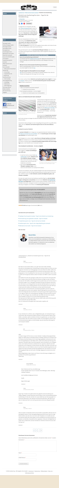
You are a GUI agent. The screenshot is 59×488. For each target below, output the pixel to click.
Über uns (50, 471)
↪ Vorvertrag (6, 72)
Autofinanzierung (6, 77)
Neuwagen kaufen (7, 43)
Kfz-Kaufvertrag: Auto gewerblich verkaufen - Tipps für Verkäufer (33, 218)
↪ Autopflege (6, 82)
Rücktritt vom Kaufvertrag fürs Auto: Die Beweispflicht (33, 93)
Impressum (31, 471)
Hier (21, 72)
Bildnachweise (44, 471)
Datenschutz (37, 471)
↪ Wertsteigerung (7, 85)
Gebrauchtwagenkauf (25, 28)
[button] (19, 24)
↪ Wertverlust (7, 84)
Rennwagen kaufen (7, 46)
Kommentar (22, 439)
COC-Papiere (5, 58)
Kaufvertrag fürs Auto (34, 58)
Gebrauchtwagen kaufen (8, 45)
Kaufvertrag (5, 70)
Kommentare (29, 23)
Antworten (20, 304)
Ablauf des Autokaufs (7, 55)
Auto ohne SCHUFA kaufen (8, 56)
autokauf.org (21, 12)
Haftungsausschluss (29, 473)
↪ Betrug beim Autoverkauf (9, 68)
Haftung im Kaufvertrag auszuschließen (28, 133)
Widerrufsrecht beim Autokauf (31, 12)
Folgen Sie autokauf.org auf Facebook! (8, 105)
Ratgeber (22, 80)
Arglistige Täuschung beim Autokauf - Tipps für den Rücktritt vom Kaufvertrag (36, 216)
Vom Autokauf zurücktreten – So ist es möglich (31, 91)
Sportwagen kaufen (7, 48)
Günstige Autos (6, 50)
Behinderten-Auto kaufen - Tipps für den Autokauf (30, 225)
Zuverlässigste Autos (7, 51)
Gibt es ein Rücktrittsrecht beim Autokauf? (30, 87)
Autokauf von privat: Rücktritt (29, 89)
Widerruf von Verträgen (49, 107)
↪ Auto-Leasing (7, 78)
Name (20, 452)
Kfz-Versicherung (6, 90)
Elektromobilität (6, 89)
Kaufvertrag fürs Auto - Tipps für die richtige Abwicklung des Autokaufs (35, 223)
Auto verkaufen (6, 67)
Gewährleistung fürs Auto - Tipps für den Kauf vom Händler (32, 221)
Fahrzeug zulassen (7, 87)
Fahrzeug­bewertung (7, 80)
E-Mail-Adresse (22, 457)
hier (34, 68)
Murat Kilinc (22, 19)
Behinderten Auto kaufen (8, 53)
